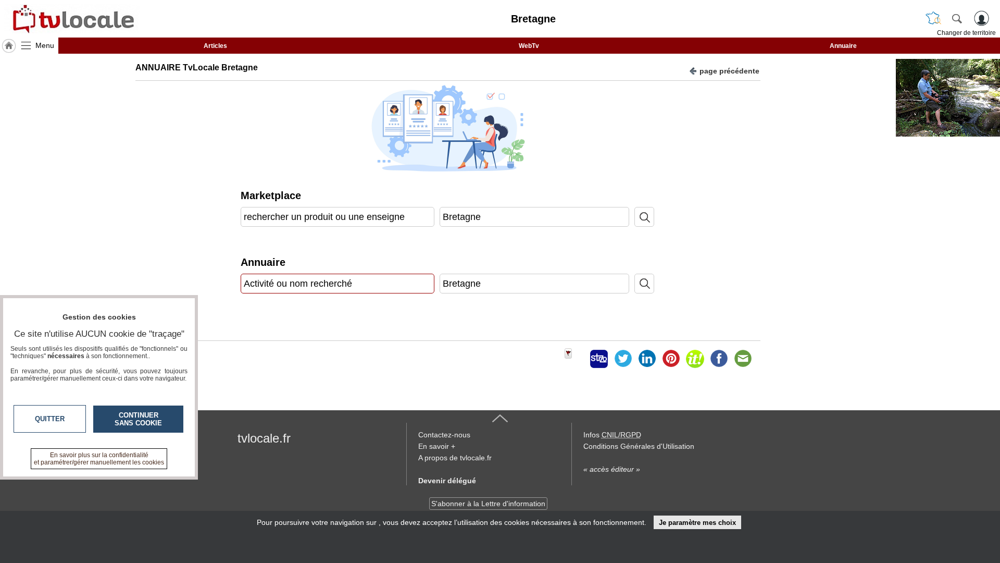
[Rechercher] (957, 18)
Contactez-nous (444, 435)
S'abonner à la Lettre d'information (488, 503)
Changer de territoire (966, 32)
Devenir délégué (447, 480)
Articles (215, 46)
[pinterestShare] (670, 358)
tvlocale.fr (264, 438)
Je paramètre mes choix (697, 523)
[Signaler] (575, 358)
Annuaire (843, 46)
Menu (44, 45)
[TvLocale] (72, 18)
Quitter (50, 419)
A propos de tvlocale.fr (455, 458)
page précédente (729, 71)
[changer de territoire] (933, 18)
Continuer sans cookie (138, 419)
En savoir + (436, 446)
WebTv (529, 46)
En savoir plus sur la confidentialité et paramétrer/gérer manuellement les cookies (99, 458)
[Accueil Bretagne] (9, 46)
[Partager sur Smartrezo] (599, 358)
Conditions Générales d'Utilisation (638, 446)
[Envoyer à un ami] (742, 358)
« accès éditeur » (611, 469)
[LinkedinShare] (646, 358)
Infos (612, 435)
